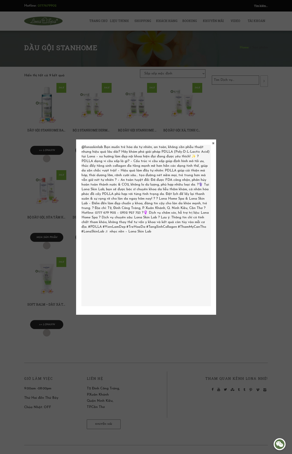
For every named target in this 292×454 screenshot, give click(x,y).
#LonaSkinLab (92, 231)
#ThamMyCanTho (192, 227)
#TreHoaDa (136, 227)
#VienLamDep (114, 227)
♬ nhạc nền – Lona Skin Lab (128, 231)
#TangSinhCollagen (161, 227)
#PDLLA (95, 227)
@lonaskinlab (92, 147)
